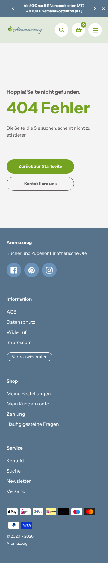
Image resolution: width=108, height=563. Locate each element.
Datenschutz (21, 322)
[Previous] (13, 8)
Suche (14, 471)
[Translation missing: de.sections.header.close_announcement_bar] (103, 8)
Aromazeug (17, 543)
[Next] (95, 8)
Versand (16, 491)
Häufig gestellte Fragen (33, 424)
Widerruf (17, 332)
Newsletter (19, 481)
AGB (11, 312)
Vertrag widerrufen (29, 356)
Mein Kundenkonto (28, 404)
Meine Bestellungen (29, 393)
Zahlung (16, 414)
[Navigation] (95, 30)
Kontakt (15, 461)
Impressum (19, 342)
